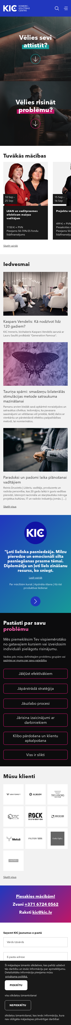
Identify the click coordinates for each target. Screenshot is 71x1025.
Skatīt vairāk (10, 246)
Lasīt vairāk (35, 577)
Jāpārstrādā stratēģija (35, 688)
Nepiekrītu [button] (18, 1005)
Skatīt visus (9, 506)
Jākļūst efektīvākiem (35, 673)
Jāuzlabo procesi (35, 703)
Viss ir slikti (35, 754)
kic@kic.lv (42, 912)
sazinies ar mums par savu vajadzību (25, 660)
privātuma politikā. (16, 976)
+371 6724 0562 (41, 904)
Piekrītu (16, 985)
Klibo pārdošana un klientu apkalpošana (35, 738)
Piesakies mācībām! (35, 896)
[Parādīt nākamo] (35, 601)
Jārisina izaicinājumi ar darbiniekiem (35, 720)
